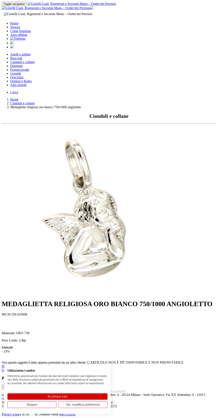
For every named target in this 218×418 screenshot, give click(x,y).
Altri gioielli (18, 85)
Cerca (14, 92)
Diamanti (16, 66)
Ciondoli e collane (22, 62)
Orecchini (16, 77)
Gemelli (15, 73)
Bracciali (16, 58)
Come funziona (20, 31)
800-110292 (67, 414)
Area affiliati (18, 35)
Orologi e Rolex (21, 81)
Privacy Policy (11, 414)
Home (14, 23)
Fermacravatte (19, 69)
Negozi (15, 27)
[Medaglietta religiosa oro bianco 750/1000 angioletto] (87, 294)
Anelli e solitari (20, 54)
